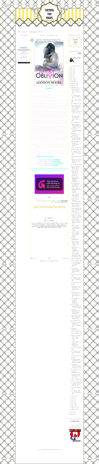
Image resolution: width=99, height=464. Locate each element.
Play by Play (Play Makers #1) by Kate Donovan (76, 168)
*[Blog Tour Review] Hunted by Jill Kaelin (76, 161)
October (73, 85)
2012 (71, 412)
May (72, 402)
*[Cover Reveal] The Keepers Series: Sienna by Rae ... (76, 205)
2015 (71, 76)
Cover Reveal (57, 202)
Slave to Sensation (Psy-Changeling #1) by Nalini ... (76, 107)
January (73, 409)
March (73, 406)
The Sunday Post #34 (76, 355)
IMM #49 (73, 357)
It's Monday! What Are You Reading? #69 (76, 153)
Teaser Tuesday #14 (76, 331)
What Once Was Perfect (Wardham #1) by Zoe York (76, 138)
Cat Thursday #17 (75, 122)
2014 (71, 78)
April (73, 404)
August (73, 396)
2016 (71, 74)
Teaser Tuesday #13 (76, 379)
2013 (71, 80)
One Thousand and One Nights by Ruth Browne (75, 185)
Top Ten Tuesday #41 (76, 149)
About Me (24, 31)
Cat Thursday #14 (75, 369)
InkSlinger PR (64, 202)
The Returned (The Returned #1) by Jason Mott (75, 376)
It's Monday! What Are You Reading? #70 (76, 97)
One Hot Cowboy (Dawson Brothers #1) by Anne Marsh (76, 306)
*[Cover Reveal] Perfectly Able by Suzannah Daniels (76, 126)
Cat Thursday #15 (75, 320)
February (73, 407)
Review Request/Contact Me (35, 31)
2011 (71, 414)
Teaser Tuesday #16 (76, 147)
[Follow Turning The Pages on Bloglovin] (24, 48)
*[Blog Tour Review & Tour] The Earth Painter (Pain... (76, 216)
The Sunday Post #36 (76, 164)
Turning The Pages (49, 14)
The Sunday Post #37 (76, 103)
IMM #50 (73, 284)
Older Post (65, 258)
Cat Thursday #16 (75, 213)
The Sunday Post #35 (76, 282)
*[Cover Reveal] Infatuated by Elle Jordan (75, 196)
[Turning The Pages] (23, 52)
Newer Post (33, 258)
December (73, 81)
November (73, 83)
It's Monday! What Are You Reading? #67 (76, 353)
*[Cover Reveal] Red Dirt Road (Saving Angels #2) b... (76, 210)
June (72, 400)
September (74, 87)
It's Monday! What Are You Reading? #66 (76, 392)
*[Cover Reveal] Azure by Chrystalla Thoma (76, 200)
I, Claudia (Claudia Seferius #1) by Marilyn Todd (76, 384)
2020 (71, 68)
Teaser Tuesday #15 (76, 258)
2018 (71, 70)
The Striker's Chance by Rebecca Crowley (76, 130)
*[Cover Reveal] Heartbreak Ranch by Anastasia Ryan (76, 255)
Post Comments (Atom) (53, 261)
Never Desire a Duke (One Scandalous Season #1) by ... (76, 317)
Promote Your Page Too (24, 53)
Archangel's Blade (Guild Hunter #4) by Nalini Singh (76, 361)
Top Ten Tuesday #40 (76, 260)
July (72, 398)
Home (19, 31)
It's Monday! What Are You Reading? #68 (76, 279)
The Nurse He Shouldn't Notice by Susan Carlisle (76, 366)
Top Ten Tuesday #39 (76, 333)
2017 (71, 72)
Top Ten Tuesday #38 (76, 381)
